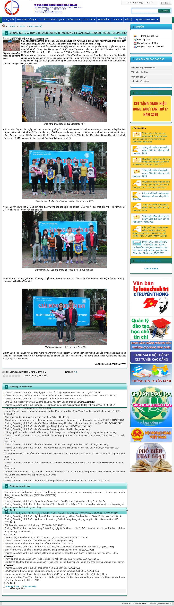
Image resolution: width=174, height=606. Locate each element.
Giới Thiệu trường (25, 19)
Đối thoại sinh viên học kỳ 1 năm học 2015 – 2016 (29, 525)
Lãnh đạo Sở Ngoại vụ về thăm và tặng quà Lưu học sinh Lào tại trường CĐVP (44, 402)
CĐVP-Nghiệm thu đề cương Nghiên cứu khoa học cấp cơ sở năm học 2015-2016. (45, 571)
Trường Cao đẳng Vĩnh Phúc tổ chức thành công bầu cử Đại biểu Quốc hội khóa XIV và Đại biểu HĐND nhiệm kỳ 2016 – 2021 (65, 464)
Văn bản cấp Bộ (138, 77)
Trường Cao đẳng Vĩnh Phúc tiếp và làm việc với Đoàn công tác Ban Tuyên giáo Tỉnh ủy (48, 501)
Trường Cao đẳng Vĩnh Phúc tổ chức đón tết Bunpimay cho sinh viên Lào (41, 429)
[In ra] (120, 38)
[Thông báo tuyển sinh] (151, 384)
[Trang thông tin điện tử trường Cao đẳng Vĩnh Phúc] (42, 7)
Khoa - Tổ (87, 19)
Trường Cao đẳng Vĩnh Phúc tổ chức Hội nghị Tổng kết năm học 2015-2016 (42, 426)
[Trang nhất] (3, 26)
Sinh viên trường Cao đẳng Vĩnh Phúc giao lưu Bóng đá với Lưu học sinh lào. (43, 549)
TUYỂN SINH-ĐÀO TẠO (51, 19)
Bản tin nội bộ (35, 26)
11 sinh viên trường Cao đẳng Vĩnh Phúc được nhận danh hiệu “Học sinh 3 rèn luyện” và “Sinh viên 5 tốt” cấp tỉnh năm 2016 (65, 455)
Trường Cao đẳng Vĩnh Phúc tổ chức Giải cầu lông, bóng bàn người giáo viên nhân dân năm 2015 (53, 546)
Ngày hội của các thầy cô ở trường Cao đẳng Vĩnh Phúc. (33, 543)
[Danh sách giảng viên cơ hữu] (151, 349)
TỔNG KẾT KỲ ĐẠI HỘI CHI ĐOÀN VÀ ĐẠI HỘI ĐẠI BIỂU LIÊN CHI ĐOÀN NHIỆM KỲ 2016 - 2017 (54, 395)
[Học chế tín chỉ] (151, 339)
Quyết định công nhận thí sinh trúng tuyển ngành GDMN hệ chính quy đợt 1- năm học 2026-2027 (151, 185)
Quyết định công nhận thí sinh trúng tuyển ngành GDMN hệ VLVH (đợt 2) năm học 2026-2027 (151, 162)
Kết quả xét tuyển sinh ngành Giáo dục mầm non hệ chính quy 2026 (151, 196)
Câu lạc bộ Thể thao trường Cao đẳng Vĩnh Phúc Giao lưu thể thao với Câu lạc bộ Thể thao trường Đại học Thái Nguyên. (65, 562)
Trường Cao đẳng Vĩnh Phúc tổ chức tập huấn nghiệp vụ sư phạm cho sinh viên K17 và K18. (51, 480)
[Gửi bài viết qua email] (116, 38)
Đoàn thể (102, 19)
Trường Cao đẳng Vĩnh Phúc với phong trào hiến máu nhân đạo (36, 568)
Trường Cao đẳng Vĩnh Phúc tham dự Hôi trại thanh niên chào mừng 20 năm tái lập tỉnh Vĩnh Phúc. (54, 405)
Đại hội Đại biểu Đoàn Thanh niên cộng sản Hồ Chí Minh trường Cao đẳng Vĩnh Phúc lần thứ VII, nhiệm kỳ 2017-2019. (63, 411)
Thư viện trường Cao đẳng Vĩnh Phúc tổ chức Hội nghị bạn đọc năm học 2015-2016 (46, 559)
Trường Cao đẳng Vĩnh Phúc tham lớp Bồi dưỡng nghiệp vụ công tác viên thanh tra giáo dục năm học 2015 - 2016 (61, 553)
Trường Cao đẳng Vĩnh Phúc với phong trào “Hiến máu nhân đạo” (37, 398)
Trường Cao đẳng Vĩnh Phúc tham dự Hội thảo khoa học (33, 540)
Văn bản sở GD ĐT (140, 81)
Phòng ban (72, 19)
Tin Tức (115, 19)
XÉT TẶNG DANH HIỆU (147, 93)
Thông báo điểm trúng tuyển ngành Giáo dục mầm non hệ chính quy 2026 (151, 150)
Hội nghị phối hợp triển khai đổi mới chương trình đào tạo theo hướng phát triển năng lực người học (54, 432)
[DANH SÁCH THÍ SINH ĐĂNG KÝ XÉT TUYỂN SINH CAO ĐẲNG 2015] (151, 362)
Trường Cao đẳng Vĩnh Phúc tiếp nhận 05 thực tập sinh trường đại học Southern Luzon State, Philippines (57, 516)
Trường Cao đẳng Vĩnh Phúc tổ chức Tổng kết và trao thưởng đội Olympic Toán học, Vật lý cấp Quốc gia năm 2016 (62, 447)
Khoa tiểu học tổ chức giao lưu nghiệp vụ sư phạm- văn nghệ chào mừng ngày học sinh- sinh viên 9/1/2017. (58, 420)
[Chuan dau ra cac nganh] (151, 426)
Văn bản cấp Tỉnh (139, 72)
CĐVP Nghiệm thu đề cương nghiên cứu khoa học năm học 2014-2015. (40, 537)
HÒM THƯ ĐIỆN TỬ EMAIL (148, 261)
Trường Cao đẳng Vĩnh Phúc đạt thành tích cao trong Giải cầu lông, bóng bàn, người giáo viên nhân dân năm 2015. (62, 519)
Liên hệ (128, 19)
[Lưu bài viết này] (124, 38)
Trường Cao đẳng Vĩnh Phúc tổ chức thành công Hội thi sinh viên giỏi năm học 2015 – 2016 (50, 444)
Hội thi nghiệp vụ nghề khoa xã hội (22, 408)
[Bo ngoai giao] (151, 441)
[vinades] (151, 471)
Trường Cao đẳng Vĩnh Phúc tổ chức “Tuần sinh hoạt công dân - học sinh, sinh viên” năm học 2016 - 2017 (57, 423)
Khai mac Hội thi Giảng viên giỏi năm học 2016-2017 (30, 417)
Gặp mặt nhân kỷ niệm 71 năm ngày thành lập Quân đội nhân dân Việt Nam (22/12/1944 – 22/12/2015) (55, 513)
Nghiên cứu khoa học (146, 19)
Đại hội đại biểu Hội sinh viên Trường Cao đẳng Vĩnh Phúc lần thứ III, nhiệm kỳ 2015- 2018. (50, 574)
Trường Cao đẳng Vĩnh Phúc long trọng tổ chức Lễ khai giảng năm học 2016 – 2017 (46, 392)
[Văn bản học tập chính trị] (151, 315)
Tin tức (22, 26)
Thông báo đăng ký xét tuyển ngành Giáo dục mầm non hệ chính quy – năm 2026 (151, 219)
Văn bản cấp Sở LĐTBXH (143, 68)
